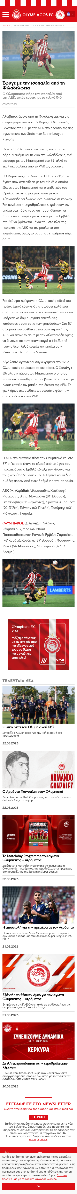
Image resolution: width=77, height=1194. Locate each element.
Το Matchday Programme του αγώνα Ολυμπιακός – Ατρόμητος (30, 858)
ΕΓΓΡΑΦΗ (38, 1117)
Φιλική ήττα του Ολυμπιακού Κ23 (28, 727)
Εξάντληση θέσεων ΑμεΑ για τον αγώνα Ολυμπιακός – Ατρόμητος (33, 997)
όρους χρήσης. (38, 1139)
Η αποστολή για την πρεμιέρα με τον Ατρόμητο (38, 928)
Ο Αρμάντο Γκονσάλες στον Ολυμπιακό (32, 792)
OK (38, 1186)
